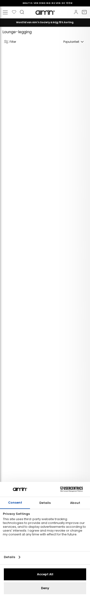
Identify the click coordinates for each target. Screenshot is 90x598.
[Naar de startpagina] (45, 12)
